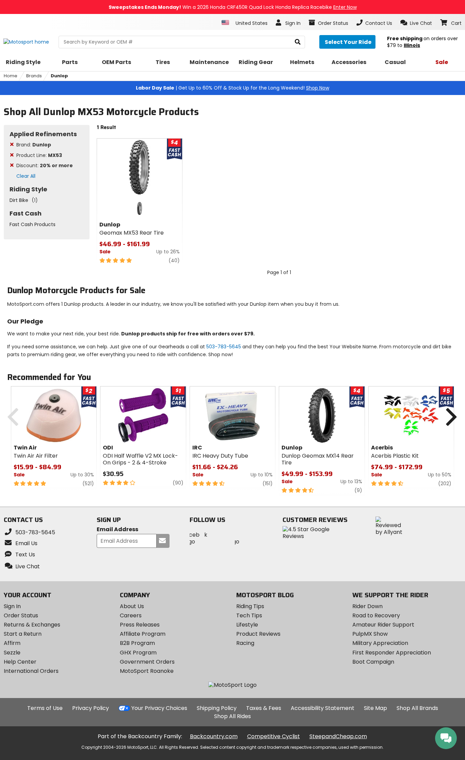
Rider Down (367, 606)
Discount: (44, 165)
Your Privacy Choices (159, 708)
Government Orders (147, 662)
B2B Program (137, 643)
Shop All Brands (417, 708)
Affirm (12, 643)
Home (10, 76)
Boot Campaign (373, 662)
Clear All (25, 176)
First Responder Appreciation (391, 652)
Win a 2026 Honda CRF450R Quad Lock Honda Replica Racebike (233, 7)
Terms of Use (45, 708)
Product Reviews (258, 634)
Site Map (375, 708)
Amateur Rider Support (383, 625)
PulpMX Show (370, 634)
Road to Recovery (376, 615)
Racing (245, 643)
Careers (131, 615)
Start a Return (23, 634)
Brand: (33, 144)
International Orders (31, 671)
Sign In (12, 606)
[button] (416, 22)
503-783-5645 (223, 346)
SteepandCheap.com (338, 736)
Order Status (21, 615)
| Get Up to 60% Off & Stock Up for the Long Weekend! (232, 87)
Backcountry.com (214, 736)
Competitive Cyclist (273, 736)
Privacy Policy (90, 708)
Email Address (117, 529)
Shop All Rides (232, 716)
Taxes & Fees (263, 708)
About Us (132, 606)
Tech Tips (249, 615)
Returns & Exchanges (32, 625)
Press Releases (140, 625)
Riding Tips (250, 606)
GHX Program (138, 652)
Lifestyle (247, 625)
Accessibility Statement (322, 708)
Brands (34, 76)
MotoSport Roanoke (147, 671)
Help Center (20, 662)
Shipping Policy (217, 708)
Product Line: (39, 155)
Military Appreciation (380, 643)
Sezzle (12, 652)
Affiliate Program (142, 634)
